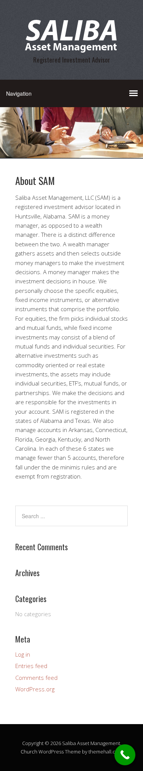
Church (29, 751)
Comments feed (36, 677)
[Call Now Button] (124, 754)
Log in (22, 654)
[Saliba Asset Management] (72, 46)
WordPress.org (35, 689)
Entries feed (31, 666)
